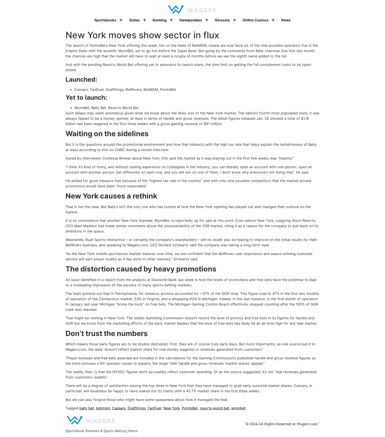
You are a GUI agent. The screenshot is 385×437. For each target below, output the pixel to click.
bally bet (86, 408)
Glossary (222, 20)
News (286, 20)
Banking (160, 20)
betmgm (103, 408)
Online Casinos (255, 20)
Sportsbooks (105, 20)
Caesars (119, 408)
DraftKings (137, 408)
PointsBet (190, 408)
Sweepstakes (190, 20)
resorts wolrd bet (214, 408)
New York (171, 408)
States (134, 20)
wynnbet (238, 408)
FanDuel (154, 408)
